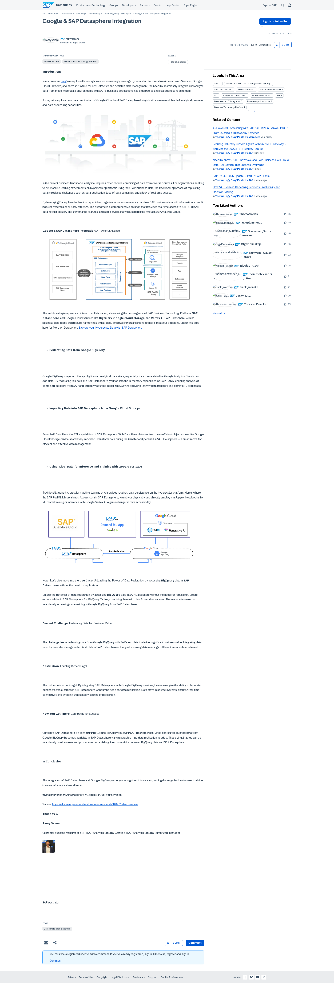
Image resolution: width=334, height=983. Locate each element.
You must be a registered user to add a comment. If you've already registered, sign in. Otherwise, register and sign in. (119, 954)
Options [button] (261, 27)
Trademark (139, 977)
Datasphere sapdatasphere (57, 929)
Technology (94, 14)
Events (157, 5)
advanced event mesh (270, 89)
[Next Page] (254, 110)
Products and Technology (90, 5)
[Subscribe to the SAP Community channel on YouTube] (257, 977)
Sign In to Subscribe (275, 21)
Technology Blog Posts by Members (237, 137)
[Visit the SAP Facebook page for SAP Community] (245, 977)
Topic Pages (190, 5)
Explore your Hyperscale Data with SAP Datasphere (110, 327)
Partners (145, 5)
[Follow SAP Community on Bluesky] (251, 977)
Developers (129, 5)
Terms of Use (86, 977)
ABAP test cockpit (222, 89)
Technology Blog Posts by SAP (117, 14)
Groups (113, 5)
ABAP (216, 83)
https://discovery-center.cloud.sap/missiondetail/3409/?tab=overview (95, 804)
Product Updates (178, 62)
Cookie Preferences (172, 977)
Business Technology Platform (228, 107)
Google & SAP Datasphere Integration (92, 21)
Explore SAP (270, 5)
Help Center (172, 5)
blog (63, 81)
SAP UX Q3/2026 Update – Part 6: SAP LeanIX (241, 176)
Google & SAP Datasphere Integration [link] (153, 14)
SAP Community (50, 14)
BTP (278, 95)
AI (215, 95)
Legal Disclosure (120, 977)
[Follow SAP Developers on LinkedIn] (264, 977)
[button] (277, 45)
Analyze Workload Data (234, 95)
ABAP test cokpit (245, 89)
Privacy (72, 977)
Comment (55, 960)
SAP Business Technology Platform (80, 61)
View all (217, 313)
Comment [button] (195, 942)
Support (152, 977)
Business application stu (259, 101)
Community (64, 4)
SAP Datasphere (51, 61)
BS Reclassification (261, 95)
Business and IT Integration (227, 101)
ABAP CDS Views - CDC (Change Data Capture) (248, 83)
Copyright (102, 977)
